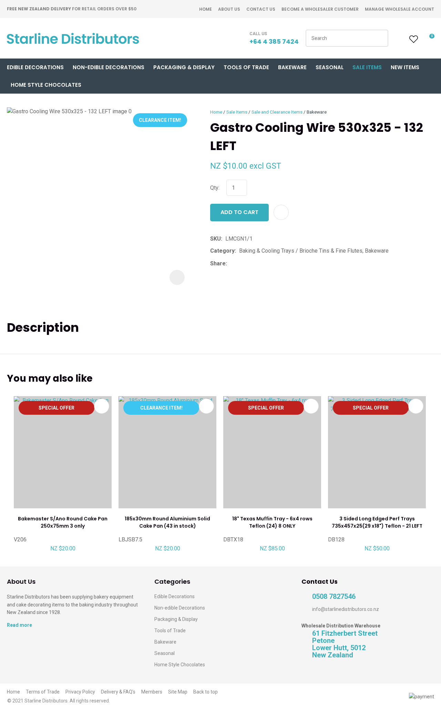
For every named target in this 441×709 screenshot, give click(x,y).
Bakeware (292, 67)
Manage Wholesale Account (399, 9)
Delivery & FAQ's (118, 692)
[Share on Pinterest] (262, 264)
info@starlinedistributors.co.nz (345, 609)
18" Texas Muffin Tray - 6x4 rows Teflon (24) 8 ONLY (272, 522)
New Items (405, 67)
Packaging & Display (184, 67)
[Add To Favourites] (281, 212)
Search (380, 38)
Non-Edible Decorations (108, 67)
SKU (215, 238)
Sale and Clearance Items (277, 112)
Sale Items (367, 67)
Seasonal (329, 67)
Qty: (214, 187)
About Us (229, 9)
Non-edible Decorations (179, 608)
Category (222, 250)
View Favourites (412, 39)
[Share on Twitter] (240, 263)
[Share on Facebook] (231, 263)
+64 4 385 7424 (274, 41)
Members (151, 692)
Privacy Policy (80, 692)
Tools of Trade (246, 67)
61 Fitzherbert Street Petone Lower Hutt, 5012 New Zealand (345, 644)
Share (218, 263)
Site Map (177, 692)
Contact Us (260, 9)
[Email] (251, 263)
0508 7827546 (334, 596)
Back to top (205, 692)
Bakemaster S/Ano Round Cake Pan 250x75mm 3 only (62, 522)
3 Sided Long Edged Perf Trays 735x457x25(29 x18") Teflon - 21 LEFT (377, 522)
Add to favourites (101, 406)
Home (205, 9)
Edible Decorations (35, 67)
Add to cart (239, 212)
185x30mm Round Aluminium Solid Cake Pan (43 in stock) (167, 522)
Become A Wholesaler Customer (320, 9)
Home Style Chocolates (46, 84)
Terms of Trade (43, 692)
